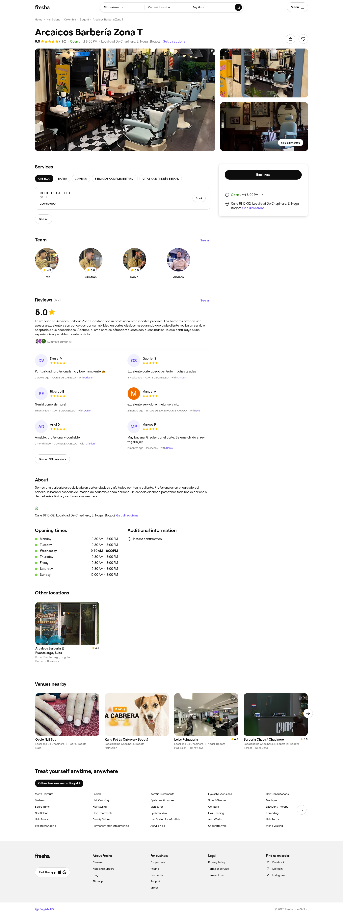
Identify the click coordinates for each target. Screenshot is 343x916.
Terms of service (218, 868)
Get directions (174, 41)
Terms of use (216, 875)
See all (205, 240)
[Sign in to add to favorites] (303, 39)
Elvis (197, 410)
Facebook (278, 862)
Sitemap (98, 881)
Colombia (70, 19)
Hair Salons (53, 19)
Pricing (154, 868)
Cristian (88, 377)
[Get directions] (122, 508)
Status (154, 887)
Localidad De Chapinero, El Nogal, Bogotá (130, 41)
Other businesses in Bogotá (59, 783)
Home (38, 19)
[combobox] (122, 7)
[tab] (44, 178)
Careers (98, 862)
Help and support (103, 868)
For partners (157, 862)
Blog (95, 875)
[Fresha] (42, 7)
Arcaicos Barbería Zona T (108, 19)
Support (155, 881)
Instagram (278, 875)
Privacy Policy (216, 862)
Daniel (87, 410)
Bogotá (84, 19)
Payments (156, 875)
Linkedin (277, 868)
